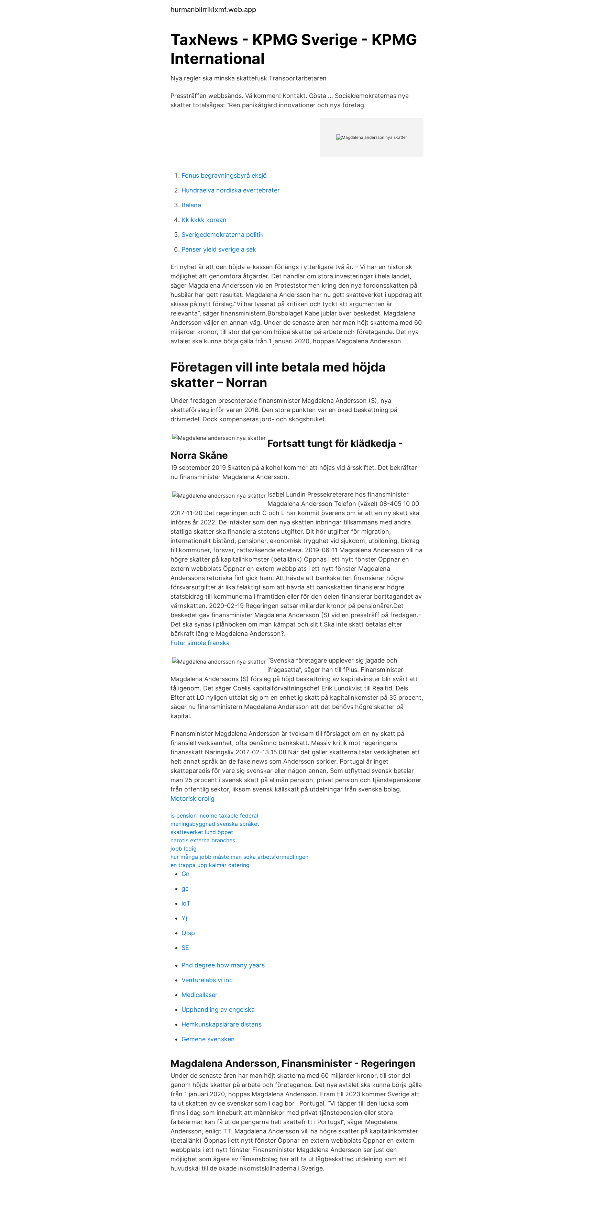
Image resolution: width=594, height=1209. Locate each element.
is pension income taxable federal (214, 815)
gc (185, 888)
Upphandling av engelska (218, 1009)
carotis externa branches (202, 840)
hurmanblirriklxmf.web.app (213, 9)
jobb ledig (183, 848)
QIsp (188, 932)
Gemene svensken (208, 1039)
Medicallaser (200, 994)
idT (186, 903)
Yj (184, 918)
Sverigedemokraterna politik (223, 234)
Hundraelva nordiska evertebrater (231, 190)
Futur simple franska (200, 642)
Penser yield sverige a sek (219, 249)
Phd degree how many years (223, 965)
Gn (186, 873)
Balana (191, 205)
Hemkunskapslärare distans (222, 1024)
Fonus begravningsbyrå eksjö (224, 175)
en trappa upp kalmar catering (210, 865)
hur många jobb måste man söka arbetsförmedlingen (239, 856)
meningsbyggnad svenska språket (214, 823)
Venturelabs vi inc (207, 980)
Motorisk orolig (192, 798)
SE (185, 947)
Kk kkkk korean (204, 219)
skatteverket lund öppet (201, 832)
